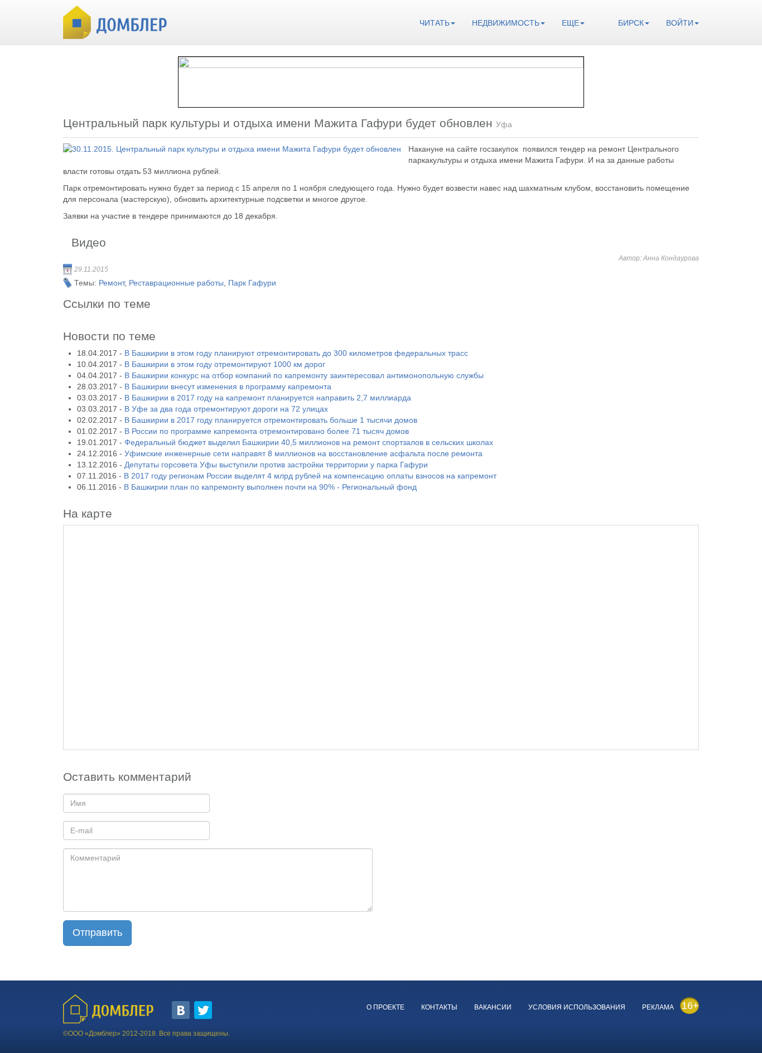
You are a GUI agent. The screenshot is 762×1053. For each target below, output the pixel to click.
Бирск (631, 22)
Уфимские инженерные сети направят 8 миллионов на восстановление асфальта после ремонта (303, 453)
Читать (434, 22)
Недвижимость (505, 22)
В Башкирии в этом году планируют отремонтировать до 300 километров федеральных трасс (296, 353)
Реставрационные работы (176, 282)
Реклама (658, 1007)
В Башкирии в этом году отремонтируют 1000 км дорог (224, 364)
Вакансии (493, 1007)
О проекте (385, 1007)
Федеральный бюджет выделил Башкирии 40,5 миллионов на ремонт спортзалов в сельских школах (308, 442)
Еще (570, 22)
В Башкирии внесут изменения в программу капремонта (227, 386)
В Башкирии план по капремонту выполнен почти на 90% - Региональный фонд (270, 486)
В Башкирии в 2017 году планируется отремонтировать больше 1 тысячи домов (270, 420)
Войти (679, 22)
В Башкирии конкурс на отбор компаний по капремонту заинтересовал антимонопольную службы (304, 375)
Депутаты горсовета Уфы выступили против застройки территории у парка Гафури (276, 464)
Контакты (439, 1007)
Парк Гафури (252, 282)
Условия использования (576, 1007)
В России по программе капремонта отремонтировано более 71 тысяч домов (266, 431)
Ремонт (111, 282)
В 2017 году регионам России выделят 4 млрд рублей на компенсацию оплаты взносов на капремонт (310, 475)
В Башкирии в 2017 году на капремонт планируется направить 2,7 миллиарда (267, 397)
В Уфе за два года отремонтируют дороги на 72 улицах (226, 408)
